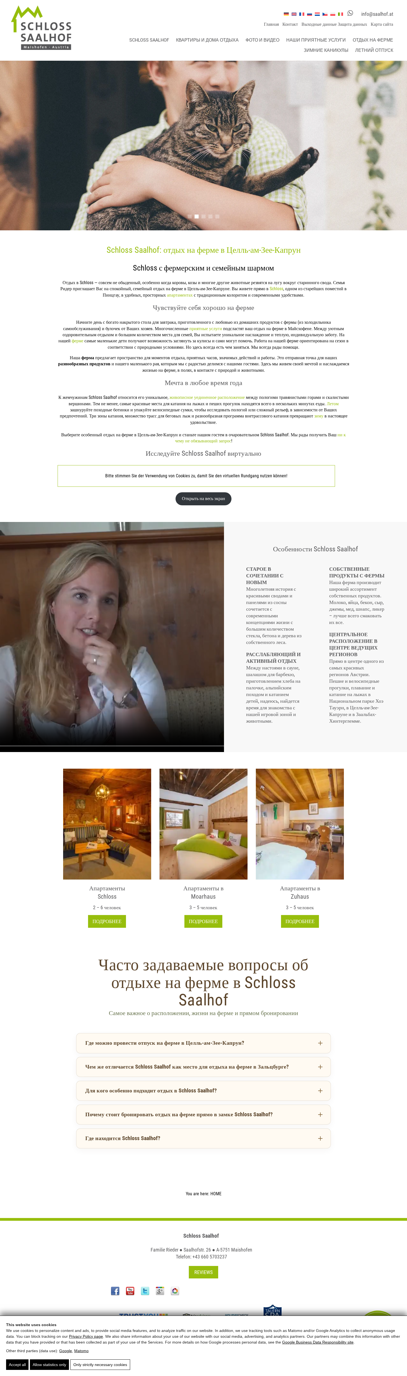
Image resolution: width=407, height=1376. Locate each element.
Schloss (276, 288)
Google (65, 1351)
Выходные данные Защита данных (334, 24)
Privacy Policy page (86, 1336)
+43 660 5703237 (209, 1257)
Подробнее (107, 921)
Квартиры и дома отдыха (207, 40)
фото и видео (262, 40)
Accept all (17, 1364)
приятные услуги (205, 328)
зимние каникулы (326, 50)
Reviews (203, 1272)
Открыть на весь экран (203, 498)
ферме (77, 340)
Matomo (81, 1351)
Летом (333, 403)
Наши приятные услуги (316, 40)
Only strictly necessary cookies (100, 1364)
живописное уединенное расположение (207, 397)
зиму (318, 416)
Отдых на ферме (373, 40)
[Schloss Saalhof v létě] (107, 824)
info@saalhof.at (377, 14)
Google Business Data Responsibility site (318, 1342)
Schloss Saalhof (149, 40)
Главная (271, 24)
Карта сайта (382, 24)
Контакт (290, 24)
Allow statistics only (49, 1364)
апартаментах (180, 295)
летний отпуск (374, 50)
